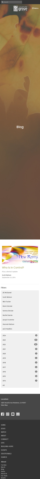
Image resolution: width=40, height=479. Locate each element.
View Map (4, 405)
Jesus (3, 429)
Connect (4, 439)
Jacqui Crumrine (8, 320)
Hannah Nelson (8, 324)
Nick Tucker (7, 302)
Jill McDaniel (7, 293)
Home (3, 425)
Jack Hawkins (7, 329)
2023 (20, 340)
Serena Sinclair (8, 311)
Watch (3, 432)
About (3, 436)
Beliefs (3, 478)
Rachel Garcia (7, 315)
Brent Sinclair (7, 306)
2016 (20, 372)
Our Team (4, 476)
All (4, 385)
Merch (3, 467)
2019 (20, 358)
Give (2, 443)
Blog (2, 469)
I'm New (3, 465)
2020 (20, 354)
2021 (20, 349)
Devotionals (6, 454)
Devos (3, 471)
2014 (20, 381)
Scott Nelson (7, 297)
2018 (20, 363)
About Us (4, 473)
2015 (20, 376)
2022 (20, 344)
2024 (20, 335)
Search (4, 457)
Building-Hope (7, 446)
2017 (20, 367)
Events (4, 450)
